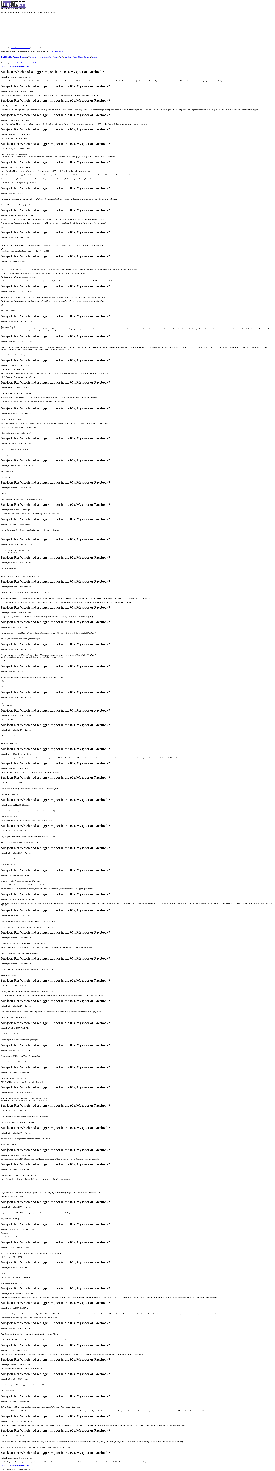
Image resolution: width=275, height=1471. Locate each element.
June (65, 57)
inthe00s (34, 63)
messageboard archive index (20, 48)
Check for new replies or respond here (15, 66)
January (94, 57)
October (40, 57)
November (32, 57)
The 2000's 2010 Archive (10, 57)
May (70, 57)
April (75, 57)
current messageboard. (56, 51)
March (80, 57)
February (87, 57)
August (55, 57)
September (48, 57)
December (23, 57)
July (61, 57)
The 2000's (20, 63)
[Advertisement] (137, 30)
